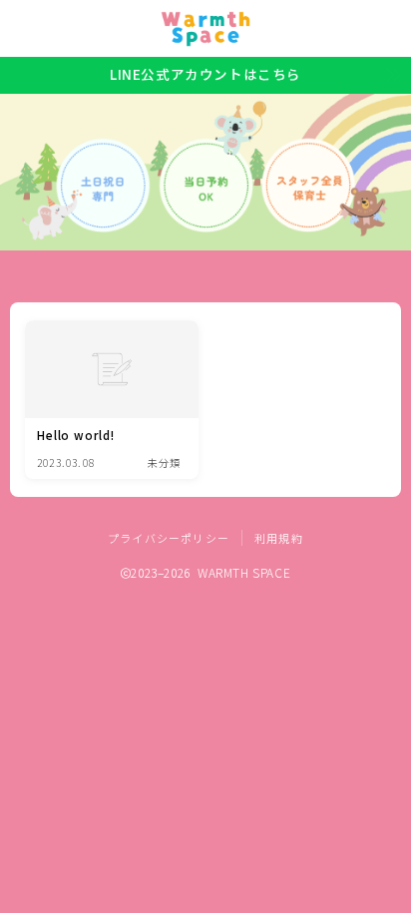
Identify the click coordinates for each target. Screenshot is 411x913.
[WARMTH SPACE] (205, 29)
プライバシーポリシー (168, 538)
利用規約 (278, 538)
